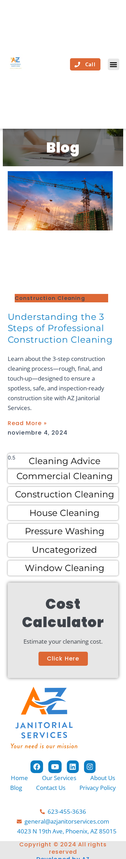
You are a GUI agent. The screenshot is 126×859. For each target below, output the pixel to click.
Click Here (63, 659)
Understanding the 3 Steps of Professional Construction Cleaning (60, 328)
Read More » (27, 423)
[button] (113, 64)
